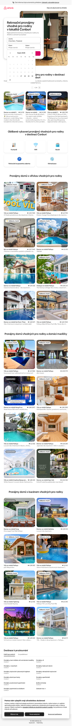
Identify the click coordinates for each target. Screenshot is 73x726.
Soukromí (32, 723)
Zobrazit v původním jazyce (50, 2)
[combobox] (23, 41)
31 (10, 80)
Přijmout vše (14, 714)
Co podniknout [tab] (22, 654)
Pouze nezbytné (35, 714)
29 (28, 76)
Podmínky (40, 723)
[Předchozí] (32, 87)
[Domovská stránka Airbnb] (8, 8)
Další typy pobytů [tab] (9, 654)
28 (25, 76)
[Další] (39, 87)
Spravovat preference (55, 714)
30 (32, 76)
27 (21, 76)
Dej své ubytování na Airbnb (57, 8)
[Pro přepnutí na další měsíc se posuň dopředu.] (32, 53)
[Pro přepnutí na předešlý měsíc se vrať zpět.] (10, 53)
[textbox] (15, 47)
